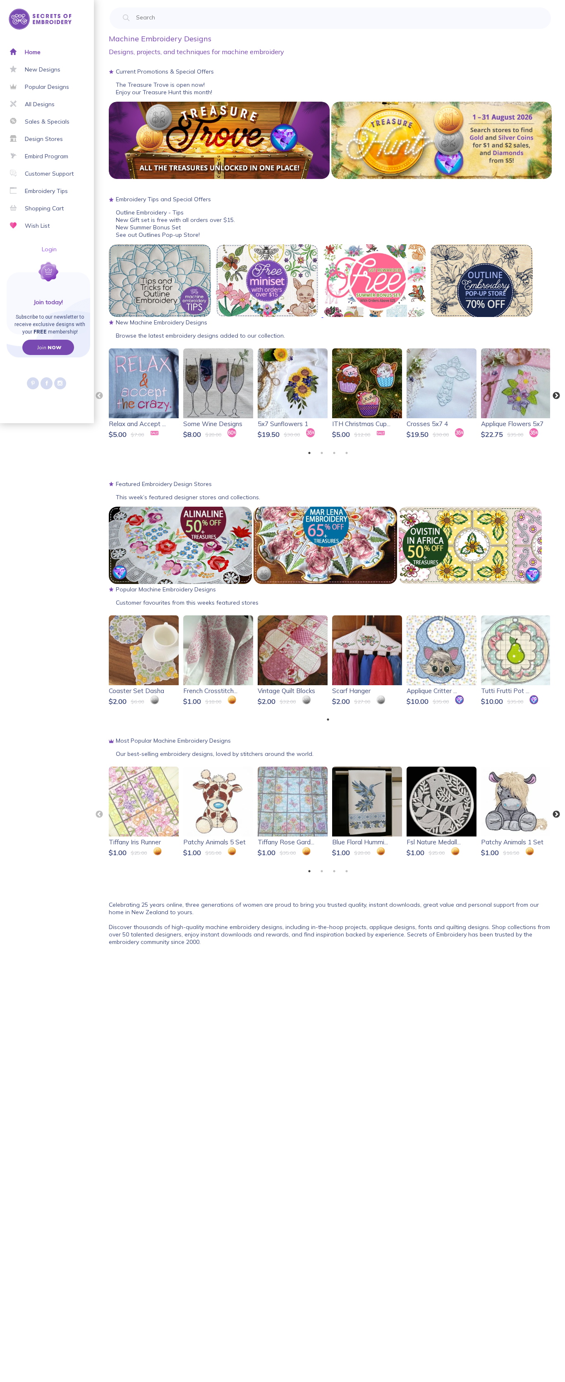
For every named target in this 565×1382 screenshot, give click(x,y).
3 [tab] (334, 453)
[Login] (20, 281)
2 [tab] (322, 453)
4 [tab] (346, 453)
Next (556, 396)
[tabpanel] (144, 394)
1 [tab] (309, 453)
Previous (99, 396)
